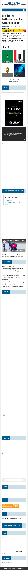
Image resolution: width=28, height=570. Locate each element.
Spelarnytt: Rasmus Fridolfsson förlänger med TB (19, 61)
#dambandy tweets (7, 562)
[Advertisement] (14, 153)
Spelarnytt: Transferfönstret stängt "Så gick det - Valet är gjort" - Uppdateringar (19, 74)
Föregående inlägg (15, 80)
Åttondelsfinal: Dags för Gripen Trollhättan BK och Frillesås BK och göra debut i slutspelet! (13, 277)
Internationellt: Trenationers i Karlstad (12, 286)
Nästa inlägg (12, 81)
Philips (4, 235)
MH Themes (22, 568)
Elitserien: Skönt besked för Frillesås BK (7, 62)
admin (10, 26)
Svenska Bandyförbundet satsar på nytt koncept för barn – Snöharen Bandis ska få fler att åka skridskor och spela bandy (13, 283)
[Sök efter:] (14, 480)
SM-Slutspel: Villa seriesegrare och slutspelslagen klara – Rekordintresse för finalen (12, 271)
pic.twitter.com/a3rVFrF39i (11, 197)
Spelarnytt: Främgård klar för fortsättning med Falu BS (7, 75)
